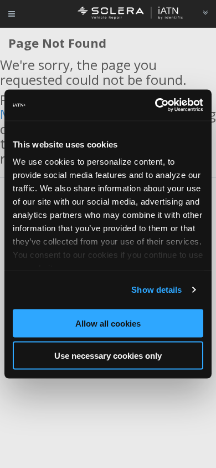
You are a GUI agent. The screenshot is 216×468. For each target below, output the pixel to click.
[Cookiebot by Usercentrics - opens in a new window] (155, 105)
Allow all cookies (108, 323)
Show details (156, 289)
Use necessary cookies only (108, 355)
